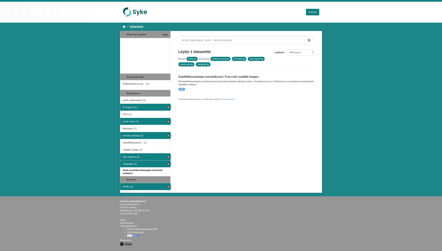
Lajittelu (279, 52)
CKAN (126, 244)
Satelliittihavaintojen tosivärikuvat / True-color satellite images (218, 76)
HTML (181, 89)
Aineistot (313, 12)
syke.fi (123, 220)
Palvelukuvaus (127, 223)
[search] (309, 40)
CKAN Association (135, 232)
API (201, 99)
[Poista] (195, 59)
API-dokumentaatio (226, 99)
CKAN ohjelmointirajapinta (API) (142, 229)
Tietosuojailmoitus (128, 226)
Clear (165, 34)
